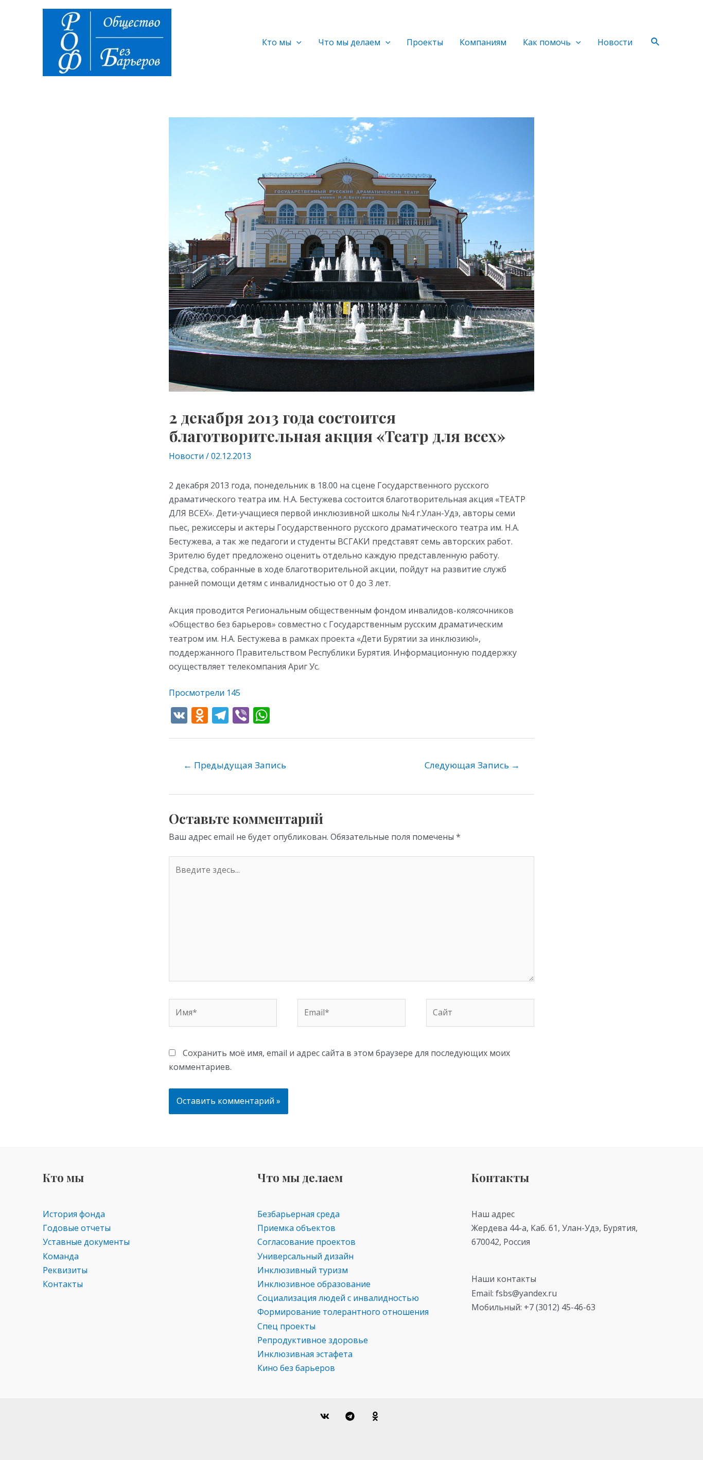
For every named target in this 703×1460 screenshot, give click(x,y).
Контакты (63, 1284)
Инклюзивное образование (314, 1284)
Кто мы (276, 42)
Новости (614, 42)
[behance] (376, 1416)
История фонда (74, 1214)
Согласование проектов (306, 1241)
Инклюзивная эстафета (305, 1354)
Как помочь (547, 42)
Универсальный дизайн (305, 1256)
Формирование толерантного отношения (343, 1311)
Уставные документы (86, 1241)
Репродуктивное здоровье (312, 1340)
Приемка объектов (296, 1228)
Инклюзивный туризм (302, 1270)
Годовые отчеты (77, 1228)
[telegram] (351, 1416)
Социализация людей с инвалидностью (338, 1298)
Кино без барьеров (296, 1368)
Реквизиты (65, 1270)
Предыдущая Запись (234, 765)
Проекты (425, 42)
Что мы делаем (349, 42)
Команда (61, 1256)
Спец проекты (286, 1326)
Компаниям (483, 42)
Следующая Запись (472, 765)
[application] (296, 42)
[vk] (326, 1416)
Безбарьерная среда (298, 1214)
